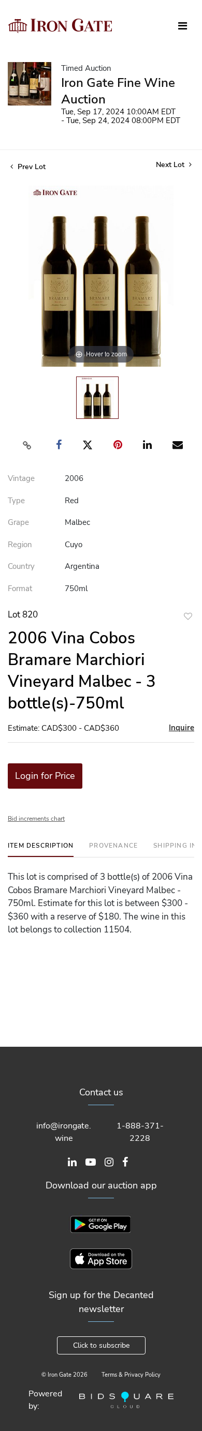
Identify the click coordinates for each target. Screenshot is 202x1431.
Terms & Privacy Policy (131, 1375)
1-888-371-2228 (140, 1132)
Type (16, 500)
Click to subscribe (101, 1345)
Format (20, 588)
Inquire (181, 727)
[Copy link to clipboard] (27, 445)
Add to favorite (188, 616)
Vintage (21, 478)
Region (20, 544)
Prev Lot (31, 167)
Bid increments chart (36, 819)
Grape (18, 522)
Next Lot (171, 164)
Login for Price (45, 776)
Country (21, 566)
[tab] (41, 849)
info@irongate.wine (63, 1132)
